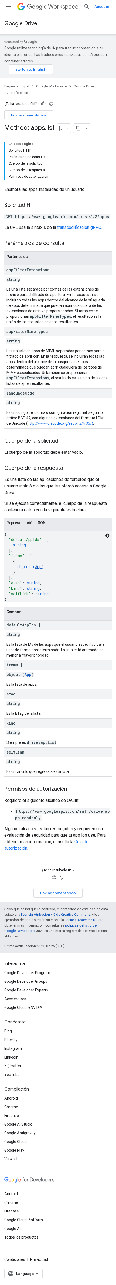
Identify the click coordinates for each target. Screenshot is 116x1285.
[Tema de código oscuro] (107, 535)
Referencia (19, 93)
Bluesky (11, 1040)
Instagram (13, 1048)
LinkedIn (11, 1057)
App (38, 566)
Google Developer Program (27, 973)
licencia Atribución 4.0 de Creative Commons (55, 914)
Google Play (14, 1150)
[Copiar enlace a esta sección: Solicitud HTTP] (45, 205)
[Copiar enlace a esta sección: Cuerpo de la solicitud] (63, 441)
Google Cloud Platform (23, 1220)
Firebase (11, 1115)
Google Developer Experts (26, 990)
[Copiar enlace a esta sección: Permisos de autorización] (72, 789)
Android (11, 1098)
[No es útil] (51, 104)
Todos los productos (21, 1237)
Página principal (16, 86)
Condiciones (14, 1259)
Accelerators (15, 999)
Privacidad (39, 1259)
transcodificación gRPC (79, 227)
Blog (8, 1031)
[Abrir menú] (8, 6)
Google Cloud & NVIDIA (23, 1007)
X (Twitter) (13, 1066)
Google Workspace (51, 86)
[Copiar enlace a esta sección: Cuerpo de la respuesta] (68, 468)
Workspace (63, 6)
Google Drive (20, 23)
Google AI (12, 1228)
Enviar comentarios (29, 115)
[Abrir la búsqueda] (87, 6)
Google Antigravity (20, 1133)
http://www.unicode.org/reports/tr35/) (60, 423)
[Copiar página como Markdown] (78, 128)
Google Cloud (15, 1141)
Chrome (11, 1107)
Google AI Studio (18, 1124)
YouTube (12, 1074)
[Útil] (43, 104)
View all (10, 1159)
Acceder (102, 6)
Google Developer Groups (25, 981)
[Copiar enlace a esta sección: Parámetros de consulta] (69, 243)
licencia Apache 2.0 (80, 920)
